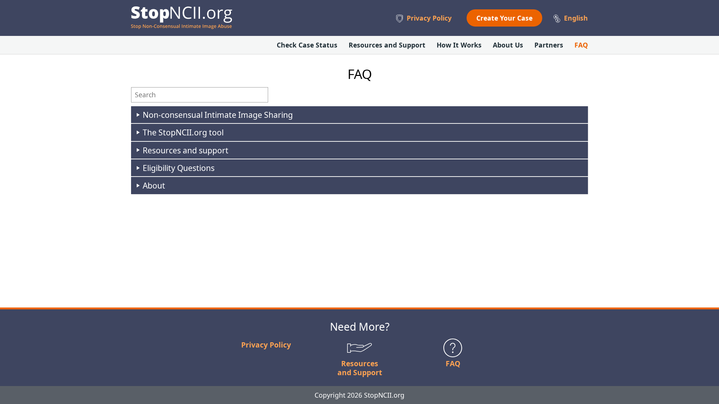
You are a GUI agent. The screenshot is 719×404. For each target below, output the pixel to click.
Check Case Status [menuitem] (307, 44)
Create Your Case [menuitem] (504, 17)
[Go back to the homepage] (181, 17)
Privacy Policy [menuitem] (429, 17)
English (576, 17)
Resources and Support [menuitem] (387, 44)
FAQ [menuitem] (581, 44)
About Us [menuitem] (508, 44)
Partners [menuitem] (548, 44)
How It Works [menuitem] (459, 44)
